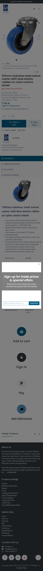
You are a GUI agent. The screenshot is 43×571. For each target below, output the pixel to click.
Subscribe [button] (34, 303)
